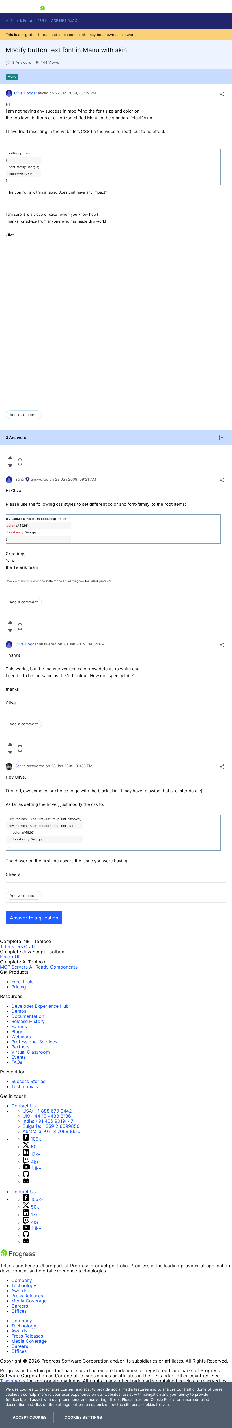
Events (18, 1057)
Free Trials (22, 981)
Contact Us (23, 1106)
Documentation (27, 1016)
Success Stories (28, 1081)
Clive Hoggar (25, 93)
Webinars (21, 1036)
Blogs (17, 1031)
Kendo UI (9, 956)
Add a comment (24, 414)
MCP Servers (14, 967)
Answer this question (34, 918)
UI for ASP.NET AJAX (58, 20)
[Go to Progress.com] (18, 1256)
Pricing (18, 987)
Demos (18, 1011)
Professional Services (34, 1041)
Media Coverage (29, 1301)
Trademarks (12, 1380)
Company (21, 1280)
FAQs (16, 1062)
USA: (47, 1110)
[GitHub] (26, 1176)
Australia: (51, 1131)
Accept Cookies (30, 1417)
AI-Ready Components (53, 967)
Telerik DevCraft (17, 946)
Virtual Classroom (30, 1052)
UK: (47, 1115)
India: (48, 1121)
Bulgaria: (51, 1126)
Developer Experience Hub (40, 1006)
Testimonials (24, 1086)
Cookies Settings (83, 1417)
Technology (23, 1285)
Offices (19, 1311)
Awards (19, 1290)
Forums (19, 1026)
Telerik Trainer (29, 581)
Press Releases (27, 1295)
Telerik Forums (22, 20)
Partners (20, 1047)
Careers (19, 1306)
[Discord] (26, 1182)
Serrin (20, 766)
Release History (28, 1021)
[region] (116, 1405)
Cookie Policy (162, 1399)
